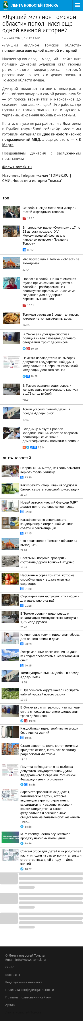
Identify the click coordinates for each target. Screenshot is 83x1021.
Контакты (12, 975)
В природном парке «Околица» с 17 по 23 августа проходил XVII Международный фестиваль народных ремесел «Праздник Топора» (51, 235)
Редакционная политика (23, 982)
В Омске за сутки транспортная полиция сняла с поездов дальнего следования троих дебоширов (49, 338)
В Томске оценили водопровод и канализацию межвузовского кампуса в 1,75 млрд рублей (50, 389)
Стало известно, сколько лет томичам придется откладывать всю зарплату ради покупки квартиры (49, 750)
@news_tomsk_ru (17, 166)
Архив (10, 1005)
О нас (9, 967)
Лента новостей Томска (23, 1012)
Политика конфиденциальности (29, 990)
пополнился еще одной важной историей (39, 50)
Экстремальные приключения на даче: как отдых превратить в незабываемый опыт (49, 656)
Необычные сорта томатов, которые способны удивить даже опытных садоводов (47, 579)
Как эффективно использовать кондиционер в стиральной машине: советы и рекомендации (47, 524)
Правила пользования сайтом (28, 997)
